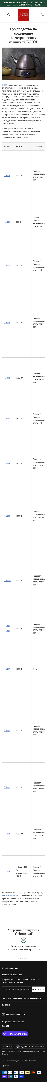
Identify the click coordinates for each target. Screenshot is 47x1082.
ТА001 (7, 175)
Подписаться (38, 989)
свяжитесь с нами (10, 895)
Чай (3, 1061)
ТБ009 (7, 625)
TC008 (7, 871)
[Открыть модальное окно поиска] (8, 15)
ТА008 (7, 322)
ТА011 (7, 377)
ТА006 (7, 222)
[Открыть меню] (3, 15)
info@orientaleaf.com (15, 1014)
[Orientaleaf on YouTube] (7, 1027)
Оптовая (32, 1061)
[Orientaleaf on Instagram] (3, 1027)
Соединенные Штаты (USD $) (30, 1046)
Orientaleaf (26, 1051)
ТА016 (7, 463)
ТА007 (7, 265)
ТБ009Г (7, 630)
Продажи (5, 1065)
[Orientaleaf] (23, 15)
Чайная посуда (13, 1061)
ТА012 (7, 418)
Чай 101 (24, 1061)
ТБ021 (7, 833)
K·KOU (5, 85)
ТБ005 (7, 516)
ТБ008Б (7, 580)
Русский (6, 1046)
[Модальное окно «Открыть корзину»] (42, 15)
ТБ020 (7, 787)
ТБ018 (7, 730)
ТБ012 (7, 669)
